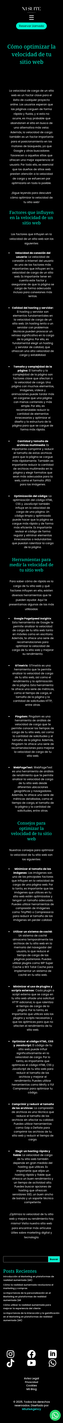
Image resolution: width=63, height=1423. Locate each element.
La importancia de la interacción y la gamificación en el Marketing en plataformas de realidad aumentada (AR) (31, 1317)
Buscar (54, 1259)
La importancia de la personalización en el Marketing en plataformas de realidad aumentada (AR (27, 1296)
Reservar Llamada (31, 26)
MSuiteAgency (31, 1409)
